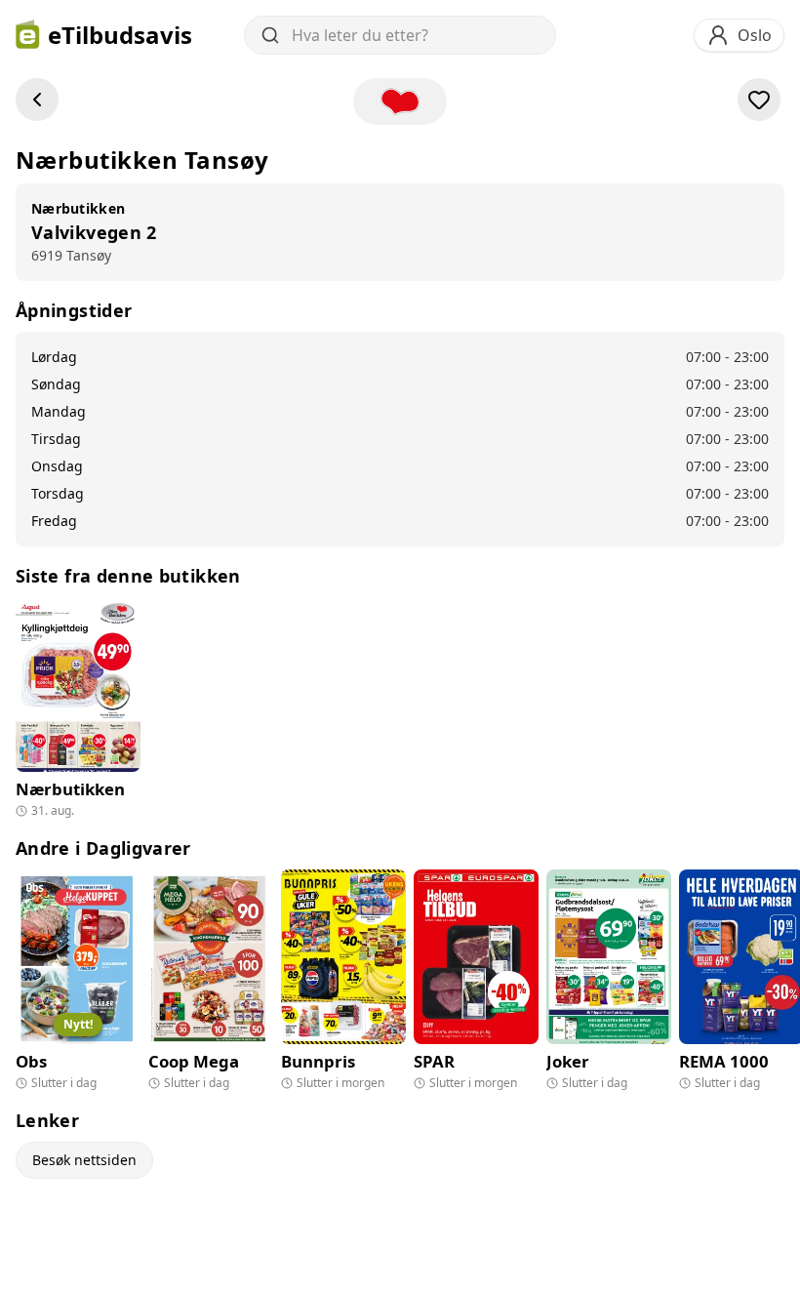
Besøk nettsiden (84, 1160)
